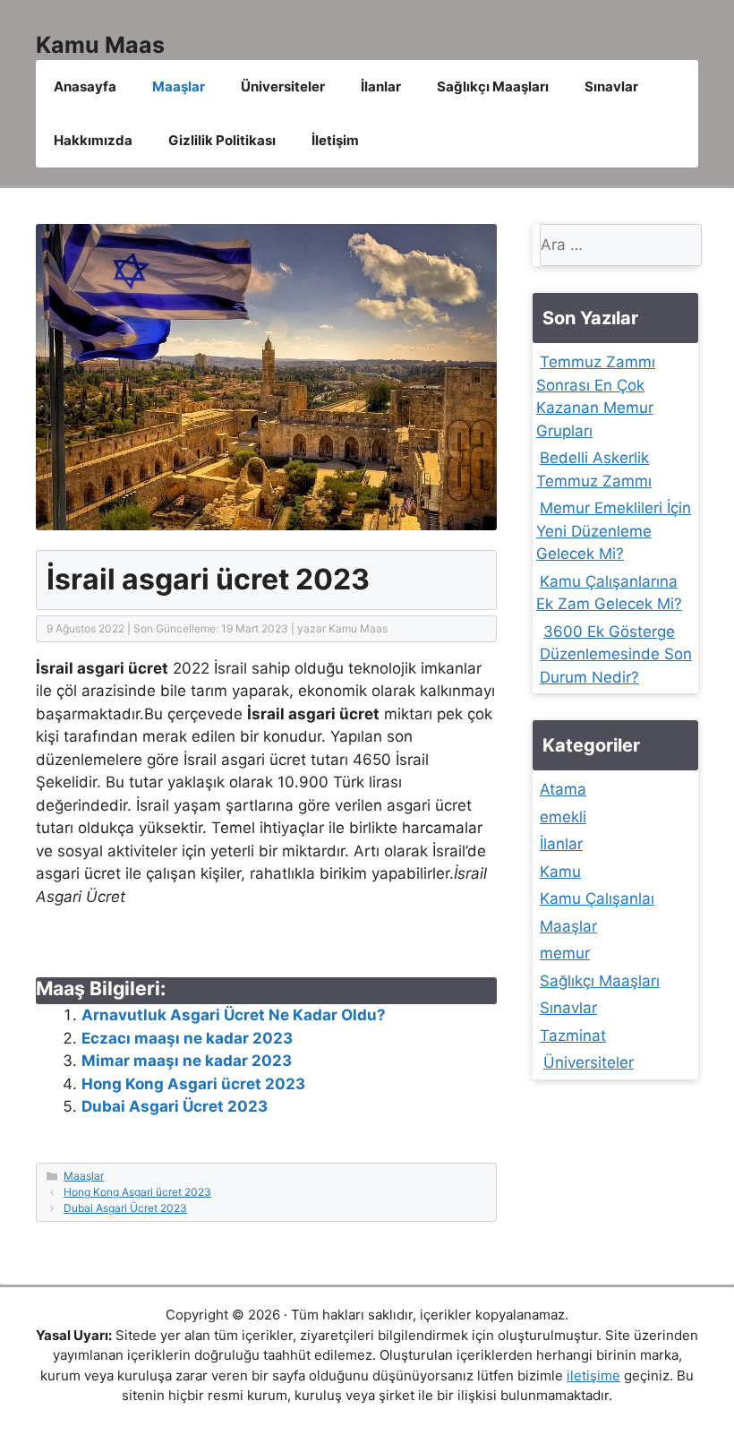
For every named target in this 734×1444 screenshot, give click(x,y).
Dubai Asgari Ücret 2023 (174, 1106)
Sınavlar (611, 86)
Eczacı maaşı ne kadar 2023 (187, 1038)
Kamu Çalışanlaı (597, 898)
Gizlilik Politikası (222, 140)
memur (565, 953)
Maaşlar (178, 86)
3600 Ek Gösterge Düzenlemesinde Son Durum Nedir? (616, 654)
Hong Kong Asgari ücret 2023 (193, 1084)
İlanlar (381, 86)
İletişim (335, 140)
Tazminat (573, 1035)
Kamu (560, 872)
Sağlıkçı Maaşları (493, 86)
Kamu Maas (100, 44)
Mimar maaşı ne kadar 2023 (186, 1061)
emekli (563, 817)
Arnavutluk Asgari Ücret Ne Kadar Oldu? (233, 1015)
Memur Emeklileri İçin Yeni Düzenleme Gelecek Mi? (613, 531)
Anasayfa (85, 86)
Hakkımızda (93, 140)
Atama (563, 789)
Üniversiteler (283, 86)
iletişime (593, 1375)
